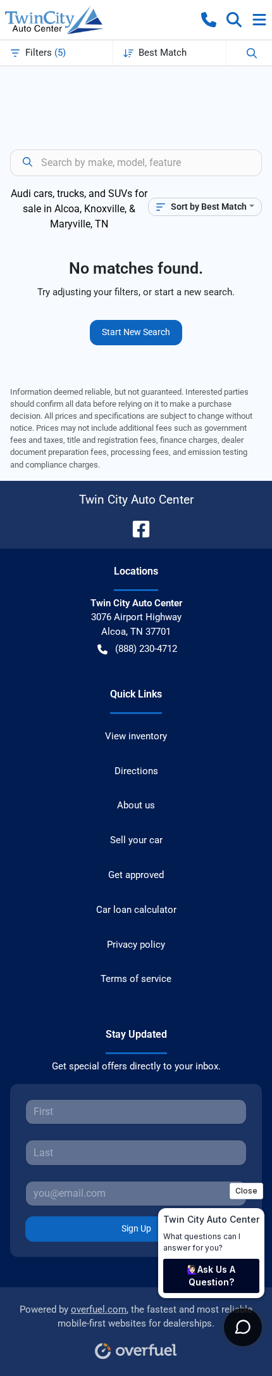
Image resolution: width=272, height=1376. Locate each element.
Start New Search (136, 332)
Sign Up (136, 1228)
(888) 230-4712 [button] (146, 648)
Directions (136, 771)
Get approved (136, 875)
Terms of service (136, 978)
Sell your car (136, 840)
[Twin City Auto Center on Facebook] (136, 528)
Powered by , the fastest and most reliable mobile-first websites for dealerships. (136, 1317)
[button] (208, 19)
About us (136, 805)
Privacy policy (136, 944)
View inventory (136, 736)
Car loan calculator (136, 909)
